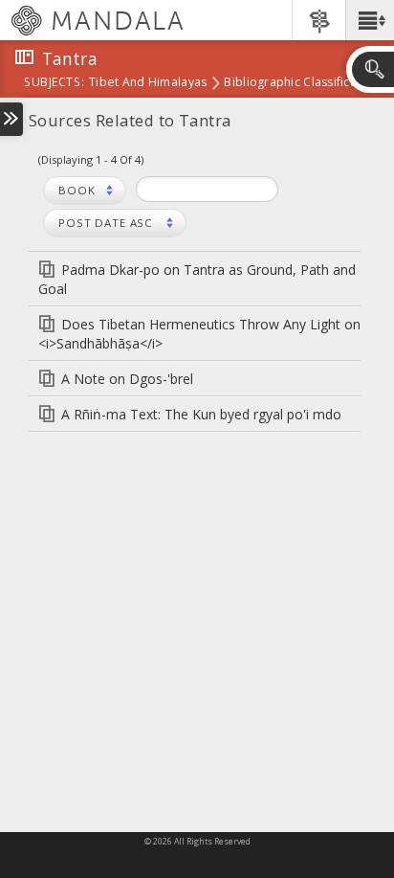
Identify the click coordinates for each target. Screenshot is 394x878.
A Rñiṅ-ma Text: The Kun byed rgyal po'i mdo (201, 414)
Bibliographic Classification (301, 83)
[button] (369, 20)
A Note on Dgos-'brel (127, 379)
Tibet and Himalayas (148, 83)
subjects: (54, 83)
